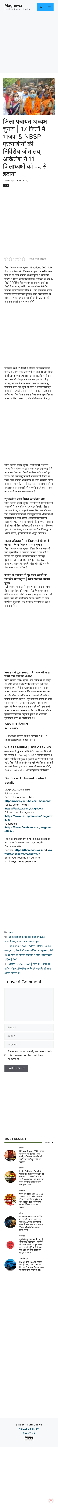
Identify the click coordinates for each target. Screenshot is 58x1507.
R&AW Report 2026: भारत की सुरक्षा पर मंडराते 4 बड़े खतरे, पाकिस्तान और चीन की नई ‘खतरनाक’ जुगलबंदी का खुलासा (31, 1156)
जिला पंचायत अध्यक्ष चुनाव (28, 941)
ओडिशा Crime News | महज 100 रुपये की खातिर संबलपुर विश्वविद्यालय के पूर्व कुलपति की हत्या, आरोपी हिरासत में (27, 969)
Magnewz (13, 5)
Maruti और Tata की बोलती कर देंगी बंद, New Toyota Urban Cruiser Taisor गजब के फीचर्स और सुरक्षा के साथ (31, 1266)
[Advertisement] (29, 44)
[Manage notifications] (51, 1500)
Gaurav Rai (8, 180)
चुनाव (6, 185)
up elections (15, 936)
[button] (41, 7)
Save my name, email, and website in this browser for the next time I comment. (30, 1055)
